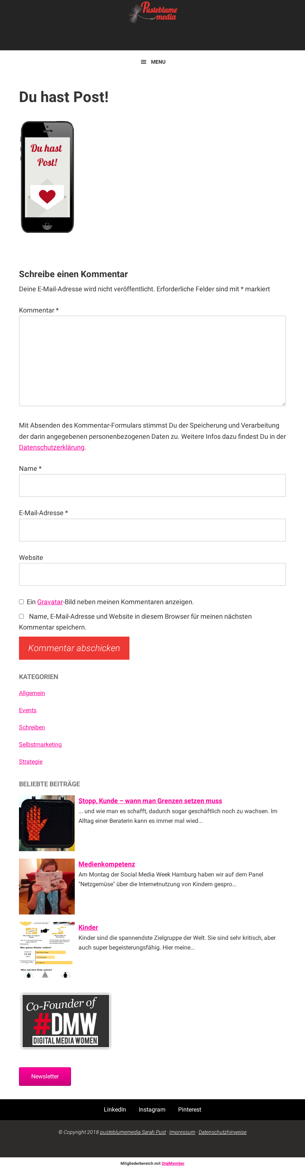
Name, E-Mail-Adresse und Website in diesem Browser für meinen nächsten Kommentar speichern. (135, 621)
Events (27, 710)
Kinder (88, 927)
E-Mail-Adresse (43, 513)
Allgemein (32, 693)
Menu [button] (158, 62)
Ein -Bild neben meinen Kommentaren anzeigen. (110, 602)
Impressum (182, 1132)
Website (31, 557)
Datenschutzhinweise (223, 1132)
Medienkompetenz (106, 864)
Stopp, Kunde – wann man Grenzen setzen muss (150, 801)
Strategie (30, 761)
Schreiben (32, 727)
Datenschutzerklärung (51, 447)
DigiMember (173, 1163)
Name (30, 468)
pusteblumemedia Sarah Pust (133, 1132)
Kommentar (39, 310)
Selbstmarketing (40, 744)
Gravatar (50, 602)
